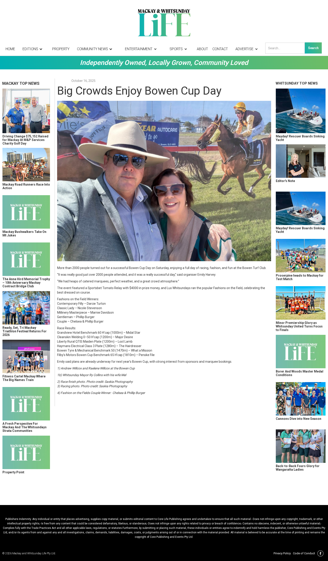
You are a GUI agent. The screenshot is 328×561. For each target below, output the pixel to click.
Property (60, 49)
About (202, 49)
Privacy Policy (282, 553)
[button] (33, 49)
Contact (220, 49)
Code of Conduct (304, 553)
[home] (164, 22)
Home (10, 49)
